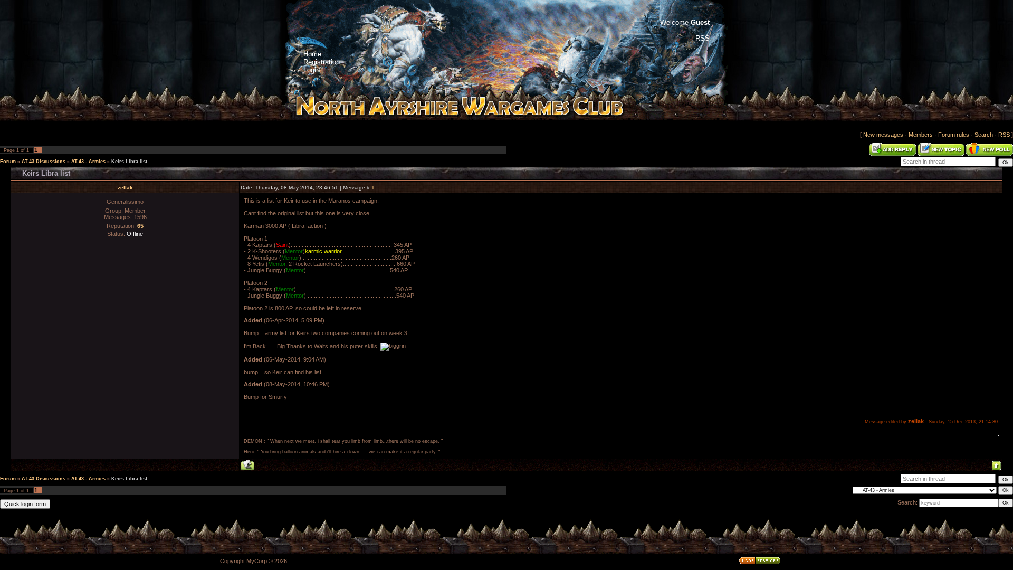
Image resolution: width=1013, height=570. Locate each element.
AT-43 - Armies (88, 161)
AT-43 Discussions (43, 161)
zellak (125, 188)
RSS (1004, 134)
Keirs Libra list (129, 161)
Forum (8, 161)
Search (983, 134)
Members (921, 134)
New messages (883, 134)
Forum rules (953, 134)
